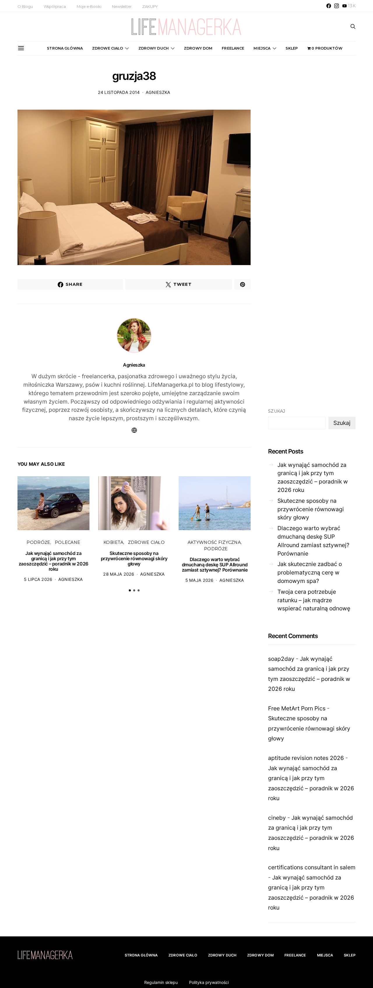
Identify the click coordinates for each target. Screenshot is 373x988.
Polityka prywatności (209, 982)
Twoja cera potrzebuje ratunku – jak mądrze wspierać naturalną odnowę (313, 600)
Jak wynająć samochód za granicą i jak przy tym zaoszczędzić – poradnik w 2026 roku (53, 561)
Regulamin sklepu (161, 982)
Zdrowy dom (198, 48)
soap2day (281, 658)
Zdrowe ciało (107, 48)
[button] (130, 590)
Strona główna (65, 48)
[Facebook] (328, 5)
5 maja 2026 (199, 580)
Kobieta (113, 542)
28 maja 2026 (118, 574)
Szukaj (276, 411)
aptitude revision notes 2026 (306, 757)
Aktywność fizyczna (214, 542)
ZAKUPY (150, 6)
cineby (277, 817)
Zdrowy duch (153, 48)
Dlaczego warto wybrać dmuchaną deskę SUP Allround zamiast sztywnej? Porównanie (215, 564)
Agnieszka (158, 92)
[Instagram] (336, 5)
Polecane (67, 542)
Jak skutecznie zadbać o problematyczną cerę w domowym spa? (309, 572)
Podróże (38, 542)
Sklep (292, 48)
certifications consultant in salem (312, 867)
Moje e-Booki (89, 6)
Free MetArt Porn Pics (297, 708)
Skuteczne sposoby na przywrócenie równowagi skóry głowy (134, 558)
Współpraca (55, 6)
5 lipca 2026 (38, 579)
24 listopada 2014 (119, 92)
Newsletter (121, 6)
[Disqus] (134, 687)
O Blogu (25, 6)
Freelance (233, 48)
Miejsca (262, 48)
